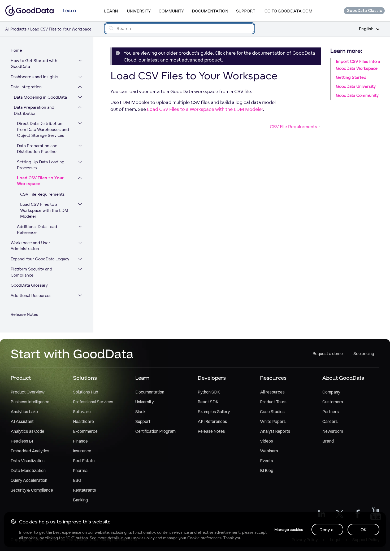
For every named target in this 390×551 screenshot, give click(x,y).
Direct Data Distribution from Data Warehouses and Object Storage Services (43, 129)
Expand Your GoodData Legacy (40, 258)
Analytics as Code (27, 431)
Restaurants (84, 490)
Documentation (210, 11)
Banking (80, 499)
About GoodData (343, 377)
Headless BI (22, 441)
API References (212, 421)
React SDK (208, 401)
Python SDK (209, 392)
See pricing (363, 353)
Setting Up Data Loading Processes (40, 164)
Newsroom (332, 431)
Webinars (269, 450)
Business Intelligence (30, 401)
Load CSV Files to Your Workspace (40, 181)
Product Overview (28, 392)
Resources (273, 377)
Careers (330, 421)
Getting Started (351, 77)
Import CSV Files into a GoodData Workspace (358, 65)
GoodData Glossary (29, 285)
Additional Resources (31, 295)
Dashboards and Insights (34, 76)
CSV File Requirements (42, 194)
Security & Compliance (32, 490)
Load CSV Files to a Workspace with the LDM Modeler (44, 210)
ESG (77, 480)
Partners (330, 411)
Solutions (85, 377)
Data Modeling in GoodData (40, 97)
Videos (266, 441)
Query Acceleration (29, 480)
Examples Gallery (214, 411)
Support (245, 11)
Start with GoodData (72, 353)
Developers (212, 377)
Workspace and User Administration (30, 245)
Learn (111, 11)
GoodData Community (357, 95)
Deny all (327, 529)
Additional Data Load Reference (37, 229)
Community (171, 11)
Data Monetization (28, 470)
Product (21, 377)
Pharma (80, 470)
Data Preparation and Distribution (34, 110)
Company (331, 392)
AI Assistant (22, 421)
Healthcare (83, 421)
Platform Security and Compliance (31, 272)
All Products (16, 29)
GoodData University (356, 86)
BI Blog (266, 470)
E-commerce (85, 431)
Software (82, 411)
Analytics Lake (24, 411)
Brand (328, 441)
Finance (80, 441)
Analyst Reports (275, 431)
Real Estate (84, 460)
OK (364, 529)
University (139, 11)
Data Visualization (28, 460)
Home (16, 50)
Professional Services (93, 401)
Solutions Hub (85, 392)
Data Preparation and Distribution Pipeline (37, 148)
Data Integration (26, 86)
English (366, 29)
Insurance (82, 450)
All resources (272, 392)
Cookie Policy (142, 538)
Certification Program (155, 431)
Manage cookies (288, 529)
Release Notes (24, 314)
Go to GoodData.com (288, 11)
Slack (140, 411)
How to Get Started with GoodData (34, 63)
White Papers (273, 421)
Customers (332, 401)
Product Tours (273, 401)
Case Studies (272, 411)
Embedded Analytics (30, 450)
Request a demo (328, 353)
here (231, 53)
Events (266, 460)
